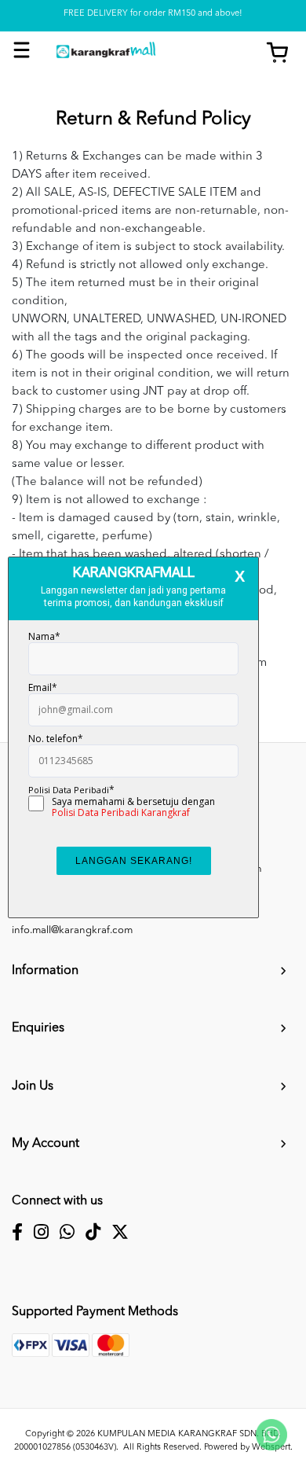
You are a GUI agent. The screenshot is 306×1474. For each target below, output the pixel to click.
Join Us (32, 1086)
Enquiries (38, 1028)
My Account (45, 1144)
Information (45, 971)
